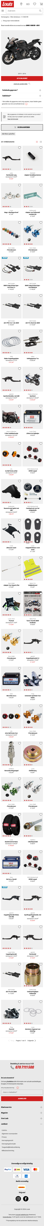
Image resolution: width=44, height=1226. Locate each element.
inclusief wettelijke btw (21, 1214)
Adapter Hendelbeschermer (32, 175)
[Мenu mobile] (2, 10)
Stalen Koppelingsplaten (11, 358)
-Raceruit (11, 1029)
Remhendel (32, 954)
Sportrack (33, 396)
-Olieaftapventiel (33, 842)
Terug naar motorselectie (11, 21)
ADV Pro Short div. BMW (33, 323)
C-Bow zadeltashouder (11, 433)
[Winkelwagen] (41, 4)
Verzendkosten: (7, 1217)
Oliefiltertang (33, 770)
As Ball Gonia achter (11, 471)
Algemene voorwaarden (9, 1134)
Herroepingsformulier (9, 1144)
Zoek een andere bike (20, 84)
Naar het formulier (13, 119)
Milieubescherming (8, 1150)
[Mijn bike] (27, 4)
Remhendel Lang (11, 175)
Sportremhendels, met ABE (11, 396)
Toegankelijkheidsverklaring (11, 1147)
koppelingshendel (11, 954)
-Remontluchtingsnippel (11, 770)
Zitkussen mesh (11, 548)
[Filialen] (21, 4)
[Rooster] (37, 141)
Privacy (4, 1137)
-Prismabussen (11, 250)
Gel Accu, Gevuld (11, 879)
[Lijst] (41, 142)
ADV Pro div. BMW (11, 991)
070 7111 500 (24, 1067)
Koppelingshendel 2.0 (32, 658)
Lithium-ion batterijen (32, 433)
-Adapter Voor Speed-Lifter (11, 585)
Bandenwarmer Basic (11, 842)
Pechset (11, 621)
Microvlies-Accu (11, 696)
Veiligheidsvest (32, 585)
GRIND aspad (33, 471)
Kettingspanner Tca (33, 358)
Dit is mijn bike (22, 78)
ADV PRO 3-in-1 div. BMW (11, 323)
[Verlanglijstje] (34, 4)
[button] (40, 10)
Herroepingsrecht (7, 1140)
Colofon (4, 1130)
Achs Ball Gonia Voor (11, 733)
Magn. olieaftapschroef (11, 212)
